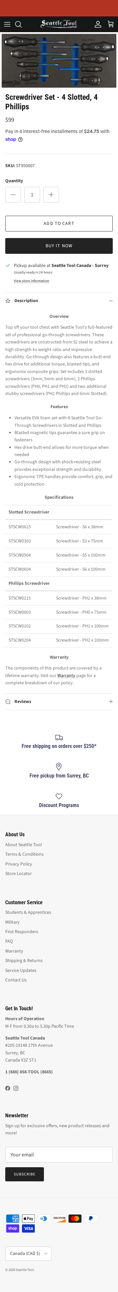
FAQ (9, 941)
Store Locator (18, 873)
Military (12, 922)
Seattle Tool (25, 1269)
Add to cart (59, 223)
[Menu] (7, 24)
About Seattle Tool (23, 845)
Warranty (66, 675)
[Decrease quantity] (13, 195)
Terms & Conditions (24, 854)
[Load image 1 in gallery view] (59, 60)
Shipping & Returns (24, 960)
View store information (31, 280)
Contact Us (16, 980)
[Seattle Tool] (59, 24)
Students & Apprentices (28, 912)
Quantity (14, 181)
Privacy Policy (18, 864)
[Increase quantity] (51, 195)
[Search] (21, 24)
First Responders (21, 932)
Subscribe (24, 1174)
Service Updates (20, 970)
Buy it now (59, 246)
